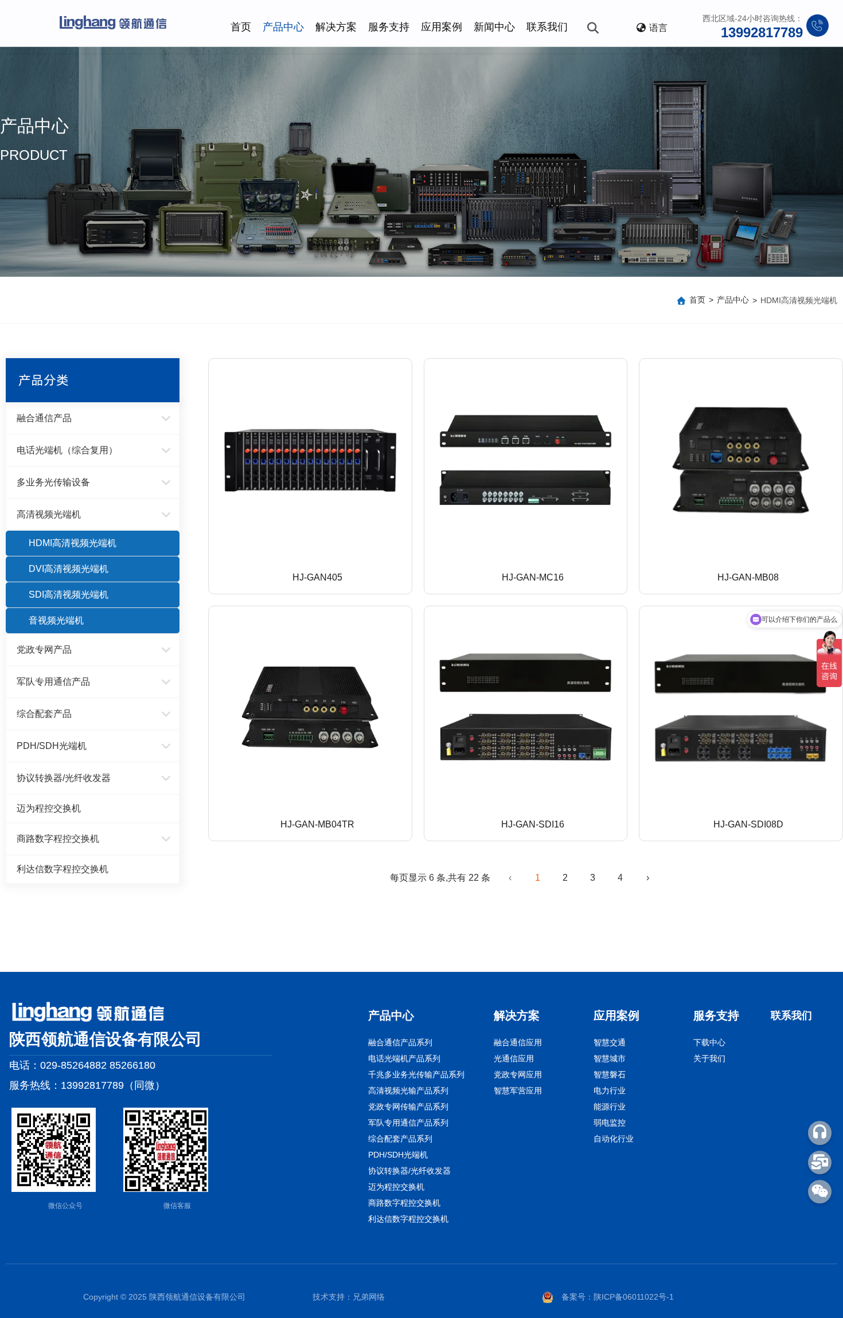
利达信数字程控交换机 (62, 869)
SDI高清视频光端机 (68, 594)
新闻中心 (494, 27)
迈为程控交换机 (49, 808)
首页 (241, 27)
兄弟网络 (369, 1296)
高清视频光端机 (49, 514)
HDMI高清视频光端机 (72, 543)
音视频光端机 (56, 620)
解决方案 (336, 27)
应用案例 (441, 27)
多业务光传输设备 (53, 482)
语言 (658, 28)
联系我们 (547, 27)
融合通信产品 (44, 418)
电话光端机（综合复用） (67, 450)
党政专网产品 (44, 649)
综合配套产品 (44, 714)
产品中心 (283, 27)
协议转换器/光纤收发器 (64, 778)
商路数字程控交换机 (58, 839)
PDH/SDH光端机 (52, 746)
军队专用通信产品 (53, 682)
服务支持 (388, 27)
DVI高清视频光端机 (68, 569)
